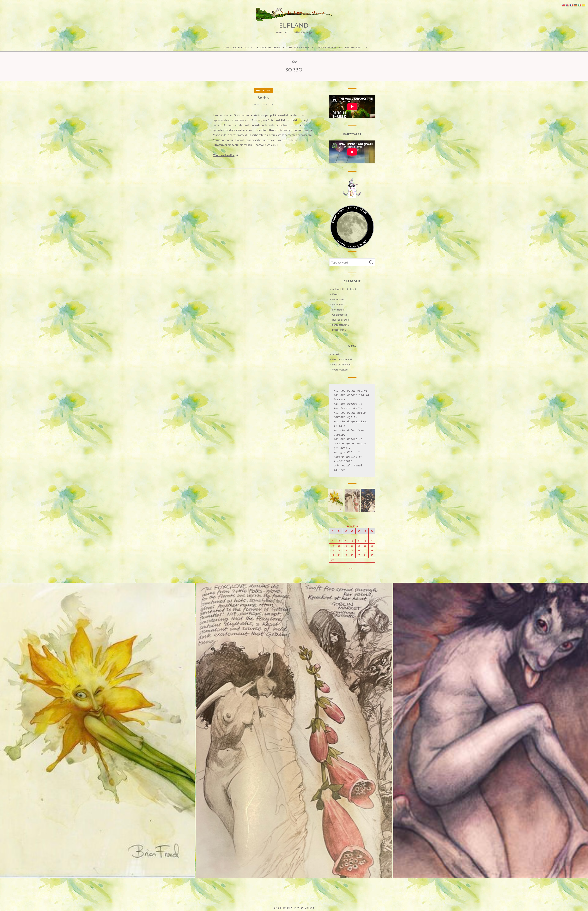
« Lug (351, 568)
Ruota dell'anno (340, 319)
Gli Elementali (299, 47)
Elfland (294, 25)
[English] (568, 4)
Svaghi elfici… (339, 329)
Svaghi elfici (354, 47)
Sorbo (263, 97)
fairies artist (338, 299)
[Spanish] (584, 4)
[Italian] (580, 4)
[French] (572, 4)
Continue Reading (224, 155)
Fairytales (337, 304)
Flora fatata (327, 47)
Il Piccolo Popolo (235, 47)
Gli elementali (339, 314)
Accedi (335, 354)
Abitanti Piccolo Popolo (344, 289)
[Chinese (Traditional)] (564, 4)
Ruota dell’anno (269, 47)
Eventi (335, 294)
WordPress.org (340, 369)
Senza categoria (340, 324)
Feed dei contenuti (342, 359)
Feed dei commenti (342, 364)
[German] (576, 4)
